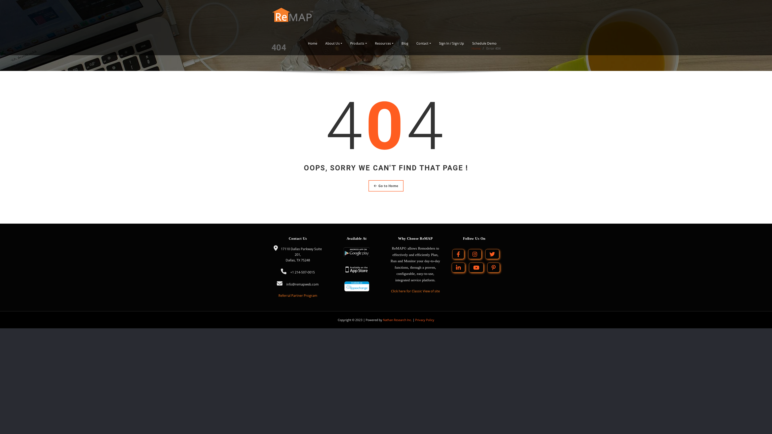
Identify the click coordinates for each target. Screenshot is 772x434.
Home (312, 43)
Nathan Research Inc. (397, 320)
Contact (422, 43)
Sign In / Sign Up (451, 43)
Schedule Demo (484, 43)
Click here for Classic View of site (415, 291)
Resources (383, 43)
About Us (333, 43)
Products (357, 43)
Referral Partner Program (297, 295)
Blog (404, 43)
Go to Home (388, 186)
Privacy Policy (424, 320)
